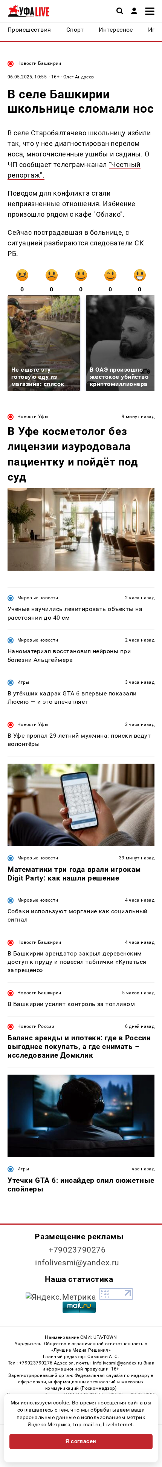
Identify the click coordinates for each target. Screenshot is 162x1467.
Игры (23, 682)
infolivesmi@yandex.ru (77, 1262)
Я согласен (81, 1441)
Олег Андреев (78, 77)
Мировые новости (37, 597)
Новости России (35, 1026)
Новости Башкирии (39, 63)
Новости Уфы (32, 416)
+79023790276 (77, 1249)
